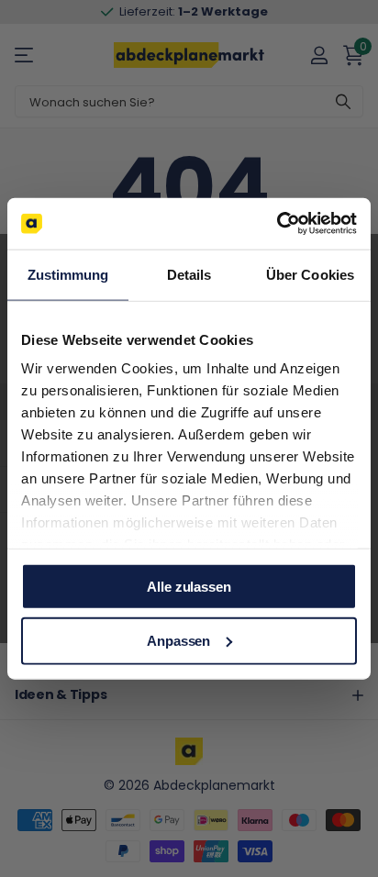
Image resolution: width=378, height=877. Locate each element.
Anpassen (178, 641)
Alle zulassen (188, 586)
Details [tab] (189, 274)
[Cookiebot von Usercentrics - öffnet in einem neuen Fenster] (276, 224)
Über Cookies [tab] (310, 274)
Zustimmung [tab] (68, 274)
